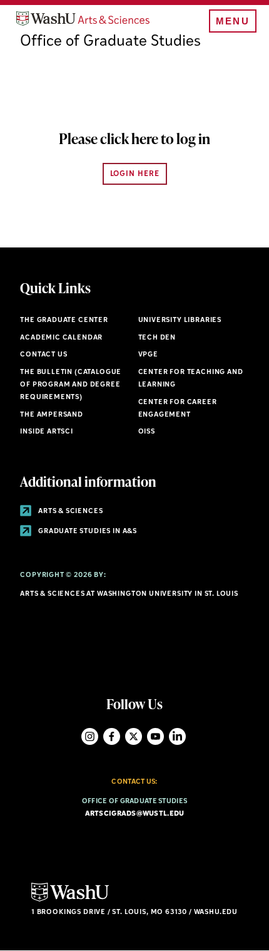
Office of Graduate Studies (110, 41)
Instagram (89, 736)
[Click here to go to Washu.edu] (70, 899)
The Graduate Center (64, 320)
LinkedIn (177, 736)
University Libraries (180, 320)
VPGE (148, 354)
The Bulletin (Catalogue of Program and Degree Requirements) (70, 385)
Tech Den (157, 338)
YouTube (155, 736)
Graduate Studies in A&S (86, 531)
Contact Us (43, 354)
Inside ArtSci (46, 432)
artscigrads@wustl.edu (135, 814)
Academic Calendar (61, 338)
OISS (146, 432)
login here (135, 174)
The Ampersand (51, 415)
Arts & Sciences (69, 511)
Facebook (111, 736)
